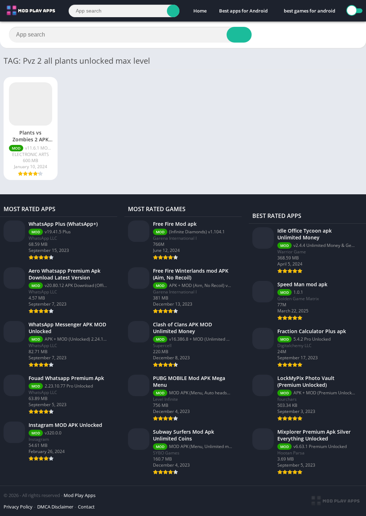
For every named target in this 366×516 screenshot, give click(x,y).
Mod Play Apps (79, 495)
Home (200, 11)
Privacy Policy (18, 506)
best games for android (309, 11)
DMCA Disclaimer (55, 506)
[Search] (173, 11)
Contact (86, 506)
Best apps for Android (243, 11)
